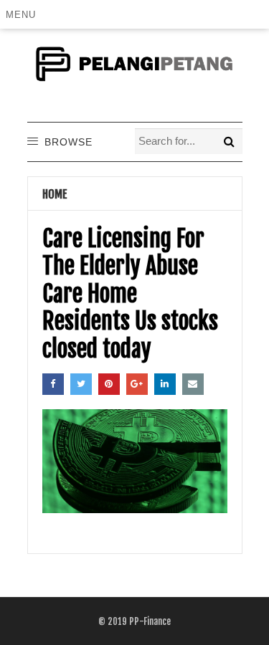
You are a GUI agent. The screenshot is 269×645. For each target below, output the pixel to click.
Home (54, 194)
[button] (23, 14)
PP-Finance (150, 621)
